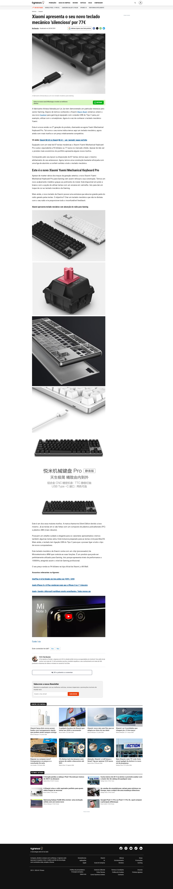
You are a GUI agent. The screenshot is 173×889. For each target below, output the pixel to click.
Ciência (121, 858)
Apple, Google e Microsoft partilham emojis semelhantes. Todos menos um (61, 591)
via (39, 641)
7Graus (42, 870)
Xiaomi (103, 858)
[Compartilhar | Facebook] (94, 28)
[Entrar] (140, 3)
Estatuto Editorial (99, 870)
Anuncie (139, 870)
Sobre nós (83, 874)
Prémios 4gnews (137, 872)
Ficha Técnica (101, 872)
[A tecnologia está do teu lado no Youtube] (130, 848)
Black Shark (82, 112)
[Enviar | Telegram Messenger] (104, 28)
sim (52, 648)
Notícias (83, 3)
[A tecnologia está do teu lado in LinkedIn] (140, 848)
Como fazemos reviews (98, 874)
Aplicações (82, 860)
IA (104, 860)
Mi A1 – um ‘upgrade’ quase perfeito (72, 140)
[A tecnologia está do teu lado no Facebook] (120, 848)
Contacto (121, 874)
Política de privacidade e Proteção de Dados (77, 871)
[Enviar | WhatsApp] (100, 28)
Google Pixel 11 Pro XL (52, 7)
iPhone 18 (83, 7)
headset (43, 115)
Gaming (140, 863)
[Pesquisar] (135, 3)
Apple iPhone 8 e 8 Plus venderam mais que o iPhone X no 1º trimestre (60, 585)
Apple (84, 863)
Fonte (34, 641)
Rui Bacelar (35, 28)
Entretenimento (119, 860)
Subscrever (73, 694)
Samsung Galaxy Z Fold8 (70, 7)
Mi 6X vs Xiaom (51, 140)
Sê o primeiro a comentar (63, 672)
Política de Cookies (118, 872)
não (58, 648)
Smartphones (82, 858)
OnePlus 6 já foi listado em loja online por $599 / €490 (53, 579)
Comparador (98, 3)
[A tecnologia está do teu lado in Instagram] (125, 848)
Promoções (52, 3)
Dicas (90, 3)
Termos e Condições (117, 870)
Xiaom (42, 140)
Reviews (75, 3)
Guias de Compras (64, 3)
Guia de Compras (99, 863)
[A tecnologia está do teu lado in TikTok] (135, 848)
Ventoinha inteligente (96, 7)
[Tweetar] (97, 28)
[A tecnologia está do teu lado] (38, 2)
